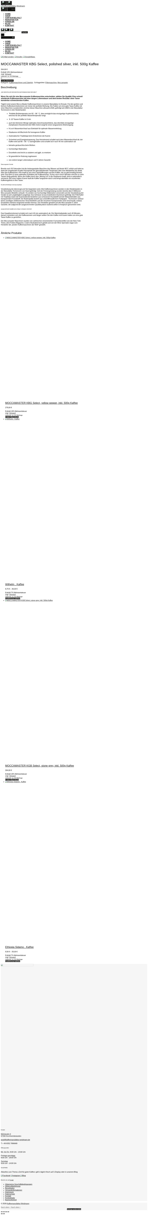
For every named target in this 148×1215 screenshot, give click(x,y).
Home (8, 14)
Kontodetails (10, 1198)
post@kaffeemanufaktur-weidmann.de (15, 1140)
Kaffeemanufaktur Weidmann (18, 1203)
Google (12, 1180)
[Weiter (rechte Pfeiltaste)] (4, 1213)
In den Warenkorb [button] (12, 417)
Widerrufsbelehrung (12, 1186)
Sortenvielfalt (13, 18)
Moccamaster (63, 83)
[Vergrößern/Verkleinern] (2, 1211)
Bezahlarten (10, 1188)
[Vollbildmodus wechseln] (4, 1211)
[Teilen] (6, 1211)
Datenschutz (10, 1194)
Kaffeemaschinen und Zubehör (21, 83)
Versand (8, 74)
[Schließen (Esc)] (8, 1211)
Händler (9, 22)
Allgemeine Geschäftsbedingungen (18, 1184)
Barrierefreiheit (11, 1200)
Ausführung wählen (12, 598)
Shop (7, 16)
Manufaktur (11, 20)
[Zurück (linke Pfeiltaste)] (2, 1213)
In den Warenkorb (7, 80)
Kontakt (9, 26)
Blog (7, 24)
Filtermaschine (51, 83)
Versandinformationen (13, 1190)
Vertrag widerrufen (74, 1209)
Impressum (9, 1192)
